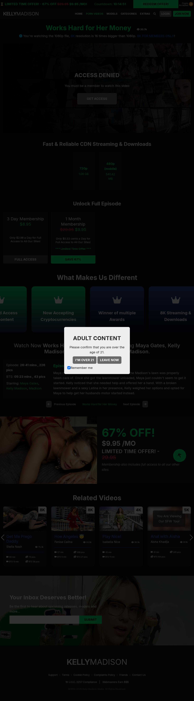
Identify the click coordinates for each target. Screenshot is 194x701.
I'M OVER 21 (84, 360)
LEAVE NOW (109, 360)
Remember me (81, 368)
